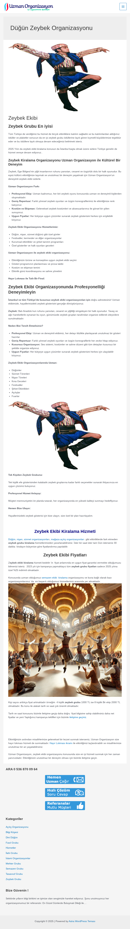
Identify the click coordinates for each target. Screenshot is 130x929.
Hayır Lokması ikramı (61, 743)
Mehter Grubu (13, 863)
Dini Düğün (12, 837)
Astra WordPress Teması (82, 921)
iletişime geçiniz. (78, 717)
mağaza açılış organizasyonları (67, 539)
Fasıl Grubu (12, 842)
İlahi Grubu (12, 853)
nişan (20, 539)
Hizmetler (11, 848)
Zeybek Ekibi (23, 118)
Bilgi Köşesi (12, 832)
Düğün (11, 539)
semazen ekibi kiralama (55, 577)
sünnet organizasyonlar (36, 539)
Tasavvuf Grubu (14, 874)
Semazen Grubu (14, 868)
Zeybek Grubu (13, 879)
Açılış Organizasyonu (17, 827)
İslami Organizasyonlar (18, 858)
